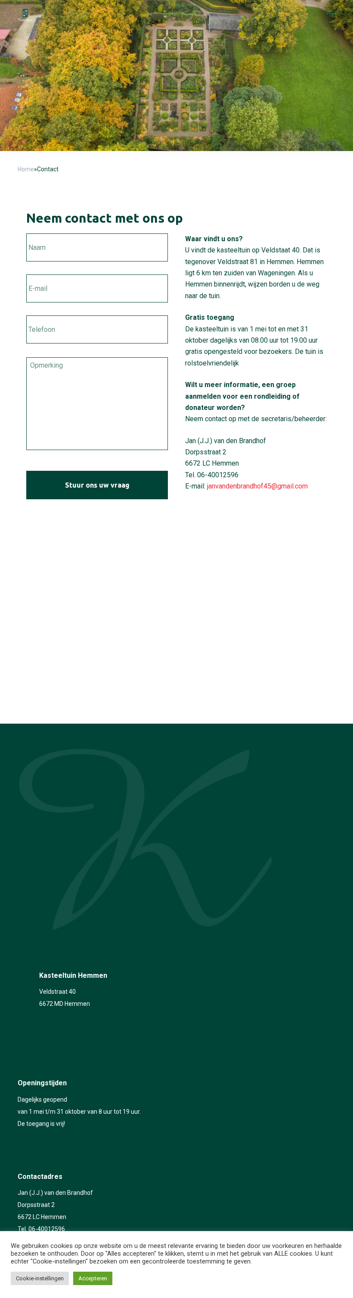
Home (26, 169)
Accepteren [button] (92, 1278)
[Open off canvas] (331, 15)
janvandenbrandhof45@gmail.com (257, 486)
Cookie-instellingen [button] (40, 1278)
